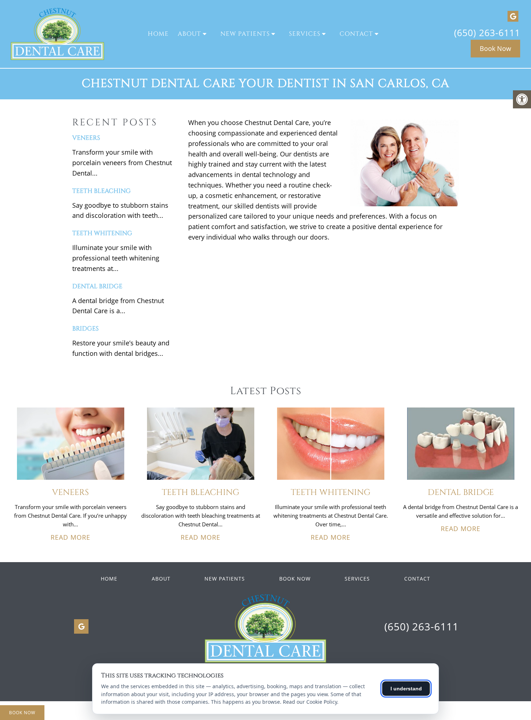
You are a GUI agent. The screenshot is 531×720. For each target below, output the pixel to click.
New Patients (245, 34)
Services (304, 34)
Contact (356, 34)
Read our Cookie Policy (310, 701)
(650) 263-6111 (487, 32)
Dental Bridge (97, 286)
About (189, 34)
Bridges (85, 328)
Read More (70, 537)
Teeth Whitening (102, 233)
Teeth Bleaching (101, 191)
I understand (406, 688)
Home (158, 34)
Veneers (86, 138)
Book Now (495, 48)
